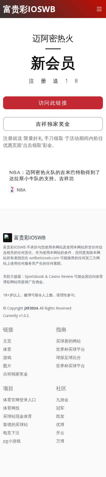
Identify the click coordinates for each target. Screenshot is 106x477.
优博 (60, 424)
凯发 (60, 416)
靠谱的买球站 (15, 424)
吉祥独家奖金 (53, 123)
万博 (60, 441)
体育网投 (11, 408)
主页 (7, 341)
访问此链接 (53, 102)
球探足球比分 (68, 357)
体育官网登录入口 (19, 400)
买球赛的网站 (68, 341)
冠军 (60, 408)
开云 (60, 433)
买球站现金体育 (17, 416)
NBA (21, 190)
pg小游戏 (12, 441)
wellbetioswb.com (44, 257)
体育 (7, 349)
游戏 (7, 357)
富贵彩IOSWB (29, 8)
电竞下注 (11, 433)
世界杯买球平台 (70, 349)
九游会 (62, 400)
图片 (7, 366)
